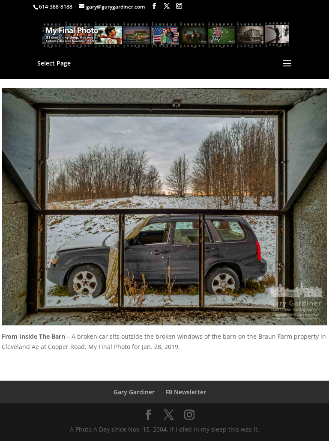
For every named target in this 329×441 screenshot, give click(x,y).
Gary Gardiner (134, 392)
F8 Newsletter (186, 392)
